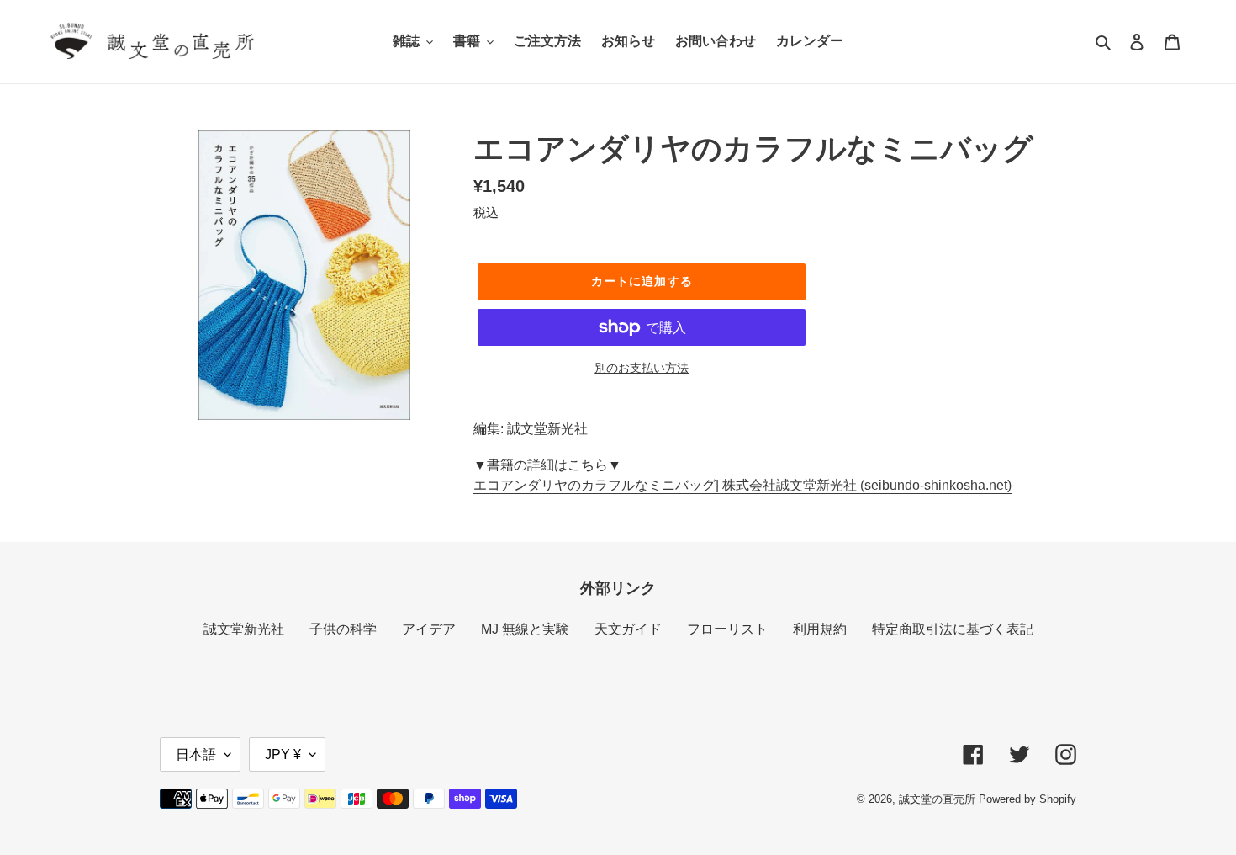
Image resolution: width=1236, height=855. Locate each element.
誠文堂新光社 (243, 629)
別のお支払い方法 (641, 367)
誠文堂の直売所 (937, 799)
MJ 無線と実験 (525, 629)
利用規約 (820, 629)
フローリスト (727, 629)
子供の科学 (343, 629)
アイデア (429, 629)
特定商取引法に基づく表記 (952, 629)
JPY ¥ (283, 754)
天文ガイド (628, 629)
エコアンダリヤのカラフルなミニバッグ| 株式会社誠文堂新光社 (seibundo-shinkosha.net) (742, 485)
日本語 (196, 754)
